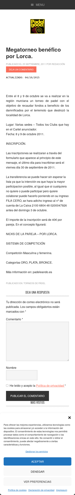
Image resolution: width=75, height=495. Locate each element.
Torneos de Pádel (34, 283)
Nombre (11, 367)
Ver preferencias (37, 481)
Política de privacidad (50, 385)
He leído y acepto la (38, 385)
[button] (69, 417)
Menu (40, 5)
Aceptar (37, 461)
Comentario (14, 319)
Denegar (37, 471)
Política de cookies (17, 490)
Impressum (61, 490)
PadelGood (37, 26)
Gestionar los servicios (36, 451)
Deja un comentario (21, 69)
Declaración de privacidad (41, 490)
